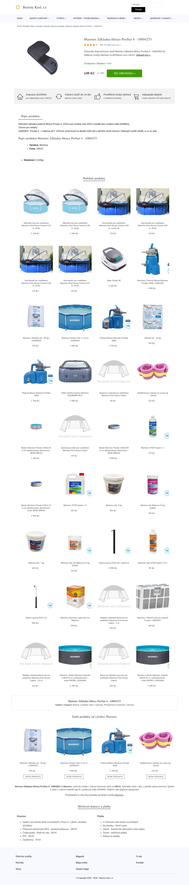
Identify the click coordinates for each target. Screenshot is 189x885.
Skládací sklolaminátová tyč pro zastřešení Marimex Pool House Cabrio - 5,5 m (36, 677)
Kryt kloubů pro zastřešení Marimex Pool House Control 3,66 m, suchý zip (114, 225)
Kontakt (139, 862)
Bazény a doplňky (39, 18)
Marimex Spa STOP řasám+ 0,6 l (152, 563)
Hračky (137, 18)
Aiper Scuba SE (114, 280)
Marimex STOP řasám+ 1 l (152, 448)
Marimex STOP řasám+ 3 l (75, 505)
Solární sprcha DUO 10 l (36, 618)
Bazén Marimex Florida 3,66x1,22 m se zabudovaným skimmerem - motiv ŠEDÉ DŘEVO (36, 507)
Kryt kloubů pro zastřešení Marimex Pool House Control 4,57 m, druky (75, 283)
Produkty (26, 26)
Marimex (105, 55)
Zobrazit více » (143, 55)
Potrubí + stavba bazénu (85, 18)
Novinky (20, 862)
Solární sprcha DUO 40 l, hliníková (114, 563)
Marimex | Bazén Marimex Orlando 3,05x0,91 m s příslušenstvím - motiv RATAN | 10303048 (152, 677)
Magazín (80, 856)
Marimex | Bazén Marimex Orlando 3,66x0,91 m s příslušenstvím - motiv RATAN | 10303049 (75, 677)
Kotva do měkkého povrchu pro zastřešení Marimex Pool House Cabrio (114, 677)
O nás (139, 856)
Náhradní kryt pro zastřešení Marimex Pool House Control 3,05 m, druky (75, 225)
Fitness (60, 18)
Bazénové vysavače (160, 18)
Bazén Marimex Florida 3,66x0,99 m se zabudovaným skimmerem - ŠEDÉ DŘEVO (114, 450)
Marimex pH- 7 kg (36, 563)
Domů (19, 18)
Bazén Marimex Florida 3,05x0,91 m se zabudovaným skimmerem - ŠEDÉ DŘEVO (36, 450)
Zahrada (47, 26)
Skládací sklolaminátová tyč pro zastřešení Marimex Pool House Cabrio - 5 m (114, 620)
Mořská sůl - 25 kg (153, 338)
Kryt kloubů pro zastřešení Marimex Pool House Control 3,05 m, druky (36, 283)
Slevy (18, 869)
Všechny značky (24, 856)
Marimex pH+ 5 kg (114, 505)
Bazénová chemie (116, 18)
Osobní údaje (82, 869)
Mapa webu (81, 862)
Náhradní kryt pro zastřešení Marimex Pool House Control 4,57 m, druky (36, 225)
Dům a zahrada (36, 26)
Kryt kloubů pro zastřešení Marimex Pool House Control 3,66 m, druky (153, 225)
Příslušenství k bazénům (114, 705)
